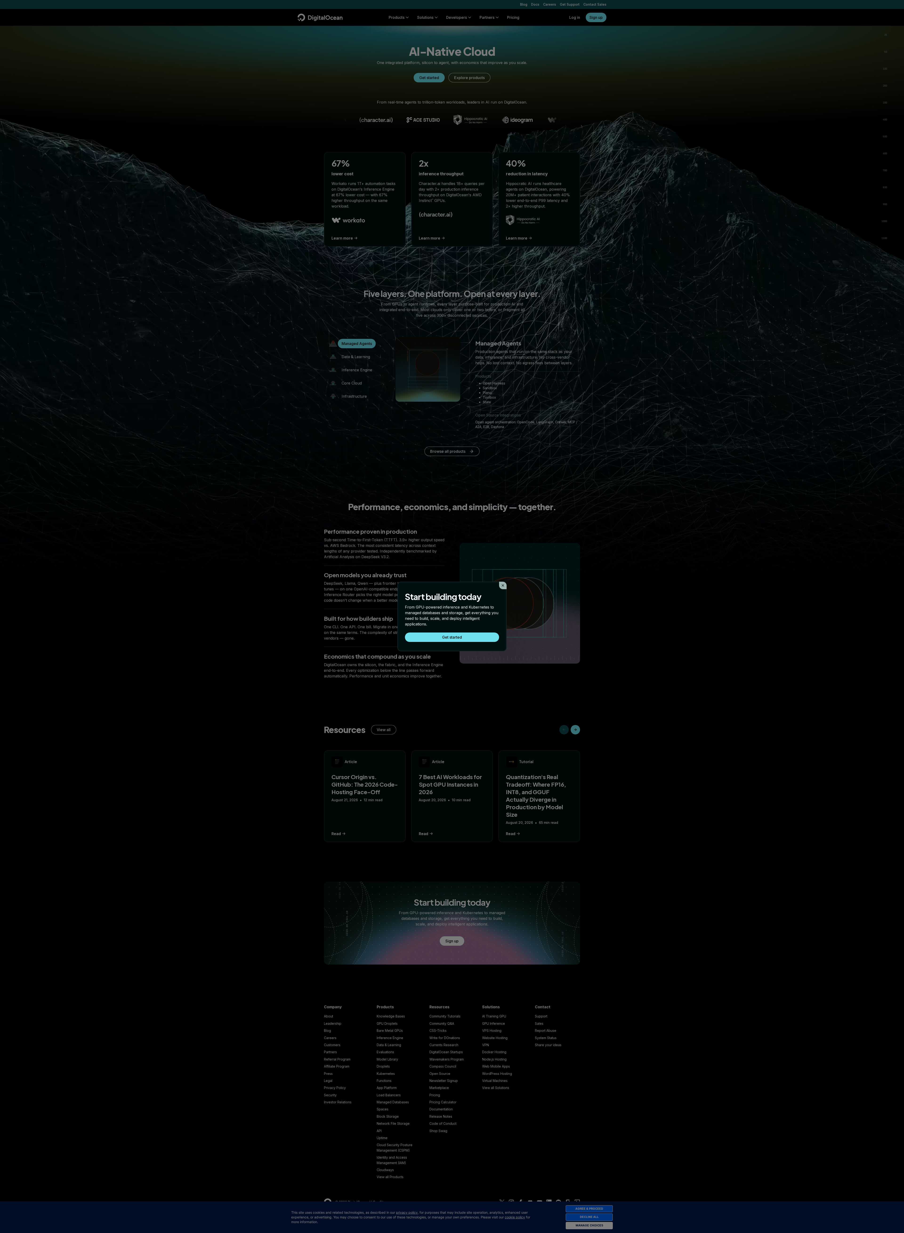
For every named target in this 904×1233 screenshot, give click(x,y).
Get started (452, 637)
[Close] (503, 585)
